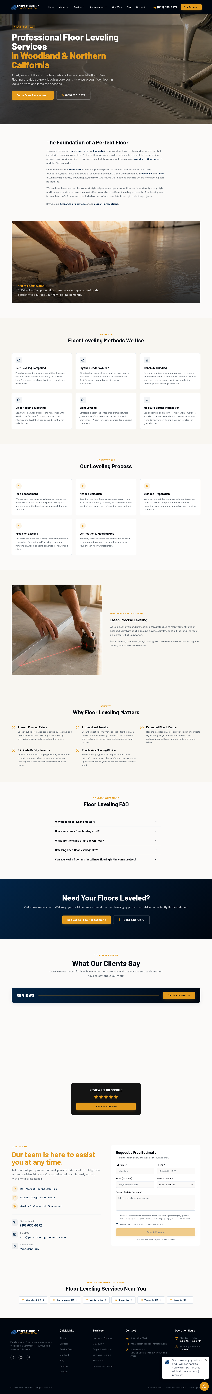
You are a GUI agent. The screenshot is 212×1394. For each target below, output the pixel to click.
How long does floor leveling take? (76, 850)
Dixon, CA (123, 1300)
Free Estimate (191, 7)
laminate (98, 151)
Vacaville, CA (151, 1300)
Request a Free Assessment (86, 920)
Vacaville (146, 173)
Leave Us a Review (106, 1106)
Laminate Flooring (102, 1354)
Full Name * (121, 1164)
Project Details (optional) (129, 1192)
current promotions (106, 204)
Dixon (161, 173)
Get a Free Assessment (33, 95)
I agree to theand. (142, 1224)
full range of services (73, 204)
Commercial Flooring (103, 1366)
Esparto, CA (180, 1300)
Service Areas (97, 7)
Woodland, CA (33, 1300)
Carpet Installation (102, 1349)
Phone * (161, 1164)
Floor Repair (99, 1360)
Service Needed (165, 1178)
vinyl (86, 151)
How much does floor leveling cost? (77, 831)
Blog (129, 7)
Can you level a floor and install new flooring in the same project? (95, 859)
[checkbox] (117, 1216)
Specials (64, 1366)
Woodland (140, 159)
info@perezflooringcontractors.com (44, 1237)
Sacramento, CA (65, 1300)
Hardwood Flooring (102, 1338)
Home (51, 7)
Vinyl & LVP (98, 1343)
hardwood (76, 151)
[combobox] (176, 1185)
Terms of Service (140, 1224)
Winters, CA (96, 1300)
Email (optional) (124, 1178)
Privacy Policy (157, 1224)
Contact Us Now (176, 995)
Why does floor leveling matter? (75, 821)
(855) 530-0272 (75, 95)
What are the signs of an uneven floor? (79, 840)
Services (78, 7)
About (62, 7)
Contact (140, 7)
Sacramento (154, 159)
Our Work (117, 7)
